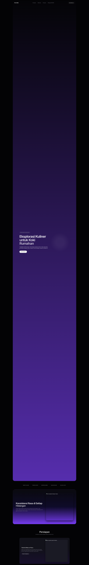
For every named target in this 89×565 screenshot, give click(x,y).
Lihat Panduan (23, 251)
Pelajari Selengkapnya (25, 553)
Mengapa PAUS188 (51, 2)
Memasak (39, 2)
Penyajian (44, 2)
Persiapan (34, 2)
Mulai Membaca (71, 2)
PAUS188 (16, 2)
